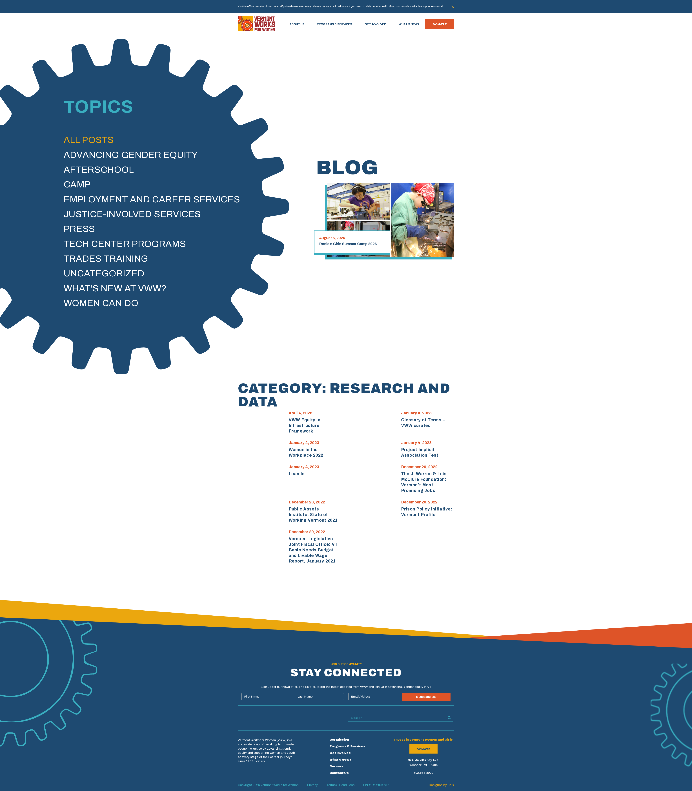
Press (79, 229)
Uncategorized (104, 273)
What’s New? (340, 759)
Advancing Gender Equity (131, 155)
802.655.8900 (423, 772)
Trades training (106, 259)
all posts (89, 140)
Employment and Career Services (152, 199)
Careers (336, 766)
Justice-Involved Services (132, 214)
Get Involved (340, 753)
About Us (296, 24)
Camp (77, 184)
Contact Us (339, 773)
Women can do (101, 303)
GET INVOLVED (375, 24)
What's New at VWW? (115, 288)
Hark (450, 785)
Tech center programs (125, 244)
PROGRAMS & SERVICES (334, 24)
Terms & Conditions (340, 785)
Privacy (312, 785)
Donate (440, 24)
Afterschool (99, 170)
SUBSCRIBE (426, 697)
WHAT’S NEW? (409, 24)
